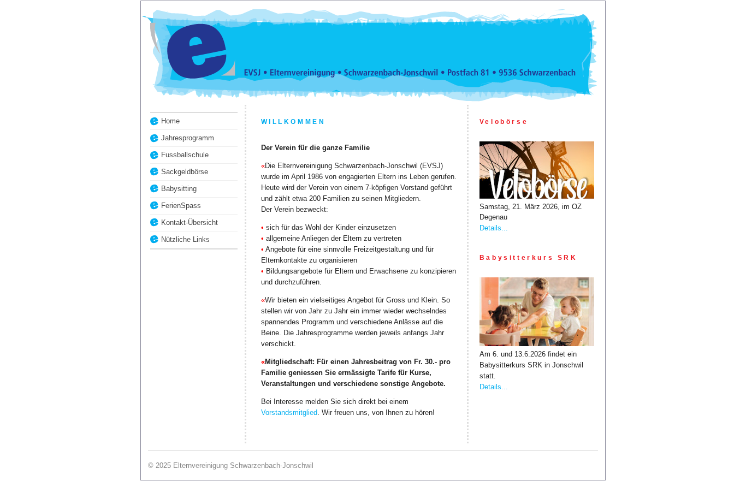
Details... (493, 228)
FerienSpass (181, 205)
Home (170, 121)
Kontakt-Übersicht (189, 222)
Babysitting (179, 189)
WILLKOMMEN (293, 122)
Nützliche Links (185, 239)
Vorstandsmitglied (289, 412)
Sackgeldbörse (184, 172)
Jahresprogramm (187, 138)
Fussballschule (185, 155)
